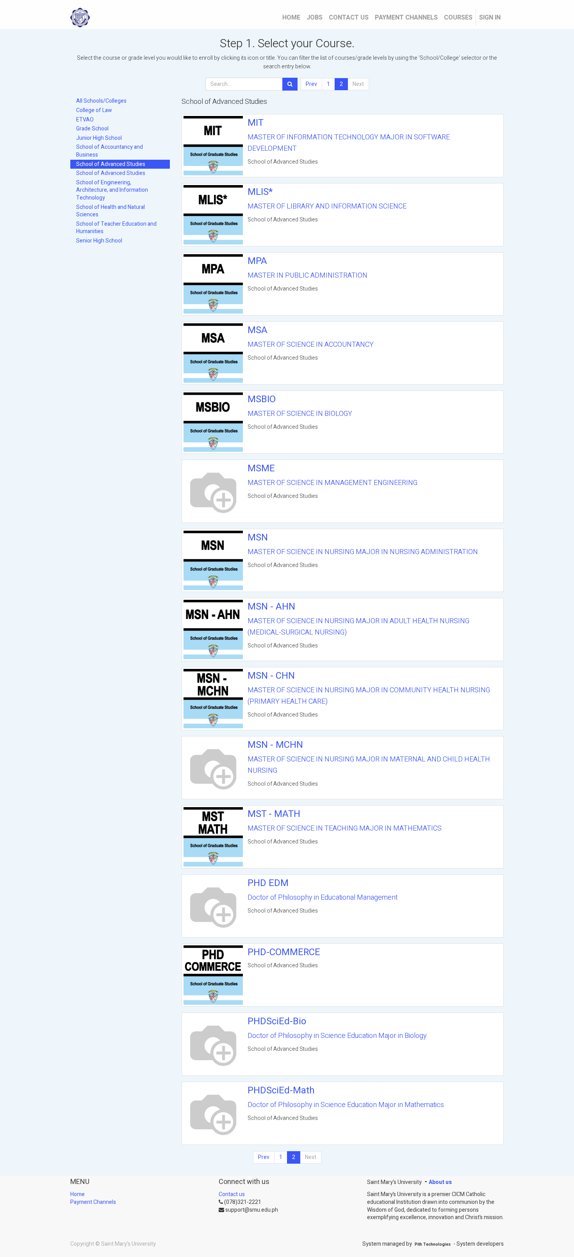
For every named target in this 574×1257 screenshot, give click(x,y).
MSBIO (262, 399)
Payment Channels (93, 1202)
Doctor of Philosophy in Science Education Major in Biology (337, 1036)
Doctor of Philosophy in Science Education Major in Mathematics (346, 1105)
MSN (258, 537)
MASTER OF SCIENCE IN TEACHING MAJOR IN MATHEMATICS (345, 828)
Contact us (232, 1194)
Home (77, 1194)
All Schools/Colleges (101, 101)
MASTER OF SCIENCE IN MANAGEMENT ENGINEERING (332, 483)
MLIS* (260, 192)
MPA (257, 261)
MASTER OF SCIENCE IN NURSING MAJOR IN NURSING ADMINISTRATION (363, 552)
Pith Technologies (433, 1244)
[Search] (290, 84)
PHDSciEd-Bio (277, 1021)
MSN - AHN (271, 606)
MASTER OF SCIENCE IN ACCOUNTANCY (311, 344)
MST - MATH (274, 814)
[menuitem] (291, 17)
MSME (261, 468)
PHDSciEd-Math (281, 1090)
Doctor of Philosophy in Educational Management (323, 897)
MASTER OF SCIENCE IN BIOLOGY (300, 413)
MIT (256, 123)
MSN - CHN (271, 676)
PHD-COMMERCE (284, 952)
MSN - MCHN (275, 745)
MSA (257, 330)
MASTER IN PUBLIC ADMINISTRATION (307, 275)
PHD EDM (268, 883)
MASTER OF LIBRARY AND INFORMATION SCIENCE (327, 206)
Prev (311, 84)
